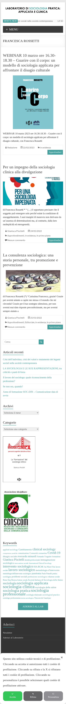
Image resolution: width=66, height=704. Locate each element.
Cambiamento (25, 549)
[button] (33, 606)
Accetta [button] (12, 697)
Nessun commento (16, 240)
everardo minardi (27, 556)
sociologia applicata (32, 583)
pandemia (36, 573)
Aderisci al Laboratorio (13, 638)
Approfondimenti (15, 235)
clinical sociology (44, 549)
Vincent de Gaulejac (42, 598)
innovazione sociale (21, 563)
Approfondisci (55, 152)
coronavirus (42, 553)
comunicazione (23, 553)
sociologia (9, 583)
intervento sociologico (18, 566)
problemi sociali (19, 576)
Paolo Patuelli (47, 573)
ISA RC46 (38, 566)
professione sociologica (37, 577)
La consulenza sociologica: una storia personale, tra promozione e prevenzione (30, 260)
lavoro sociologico (21, 570)
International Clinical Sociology (40, 563)
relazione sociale (54, 577)
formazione (56, 557)
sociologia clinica (19, 586)
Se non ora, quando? (13, 386)
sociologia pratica (16, 590)
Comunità (33, 553)
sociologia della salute (45, 587)
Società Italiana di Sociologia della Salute (45, 580)
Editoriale (29, 322)
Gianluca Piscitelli (16, 231)
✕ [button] (62, 657)
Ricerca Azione (16, 580)
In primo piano (43, 235)
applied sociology (10, 549)
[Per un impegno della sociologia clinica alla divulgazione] (33, 178)
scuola (25, 580)
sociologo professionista (12, 598)
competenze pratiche (10, 553)
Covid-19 (54, 553)
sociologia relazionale (34, 595)
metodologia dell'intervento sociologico (17, 573)
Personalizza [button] (53, 697)
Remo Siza (7, 580)
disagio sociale (10, 556)
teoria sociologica (27, 598)
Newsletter (7, 633)
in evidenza (45, 147)
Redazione (12, 147)
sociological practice (51, 595)
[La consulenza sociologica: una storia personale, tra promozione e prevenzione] (33, 271)
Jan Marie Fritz (49, 567)
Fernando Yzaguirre (44, 557)
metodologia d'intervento (48, 570)
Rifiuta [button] (33, 697)
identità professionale (32, 560)
